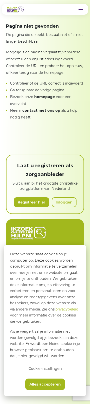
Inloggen (64, 202)
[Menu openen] (80, 9)
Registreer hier (31, 202)
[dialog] (45, 320)
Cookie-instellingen (45, 368)
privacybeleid (67, 309)
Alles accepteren (45, 384)
